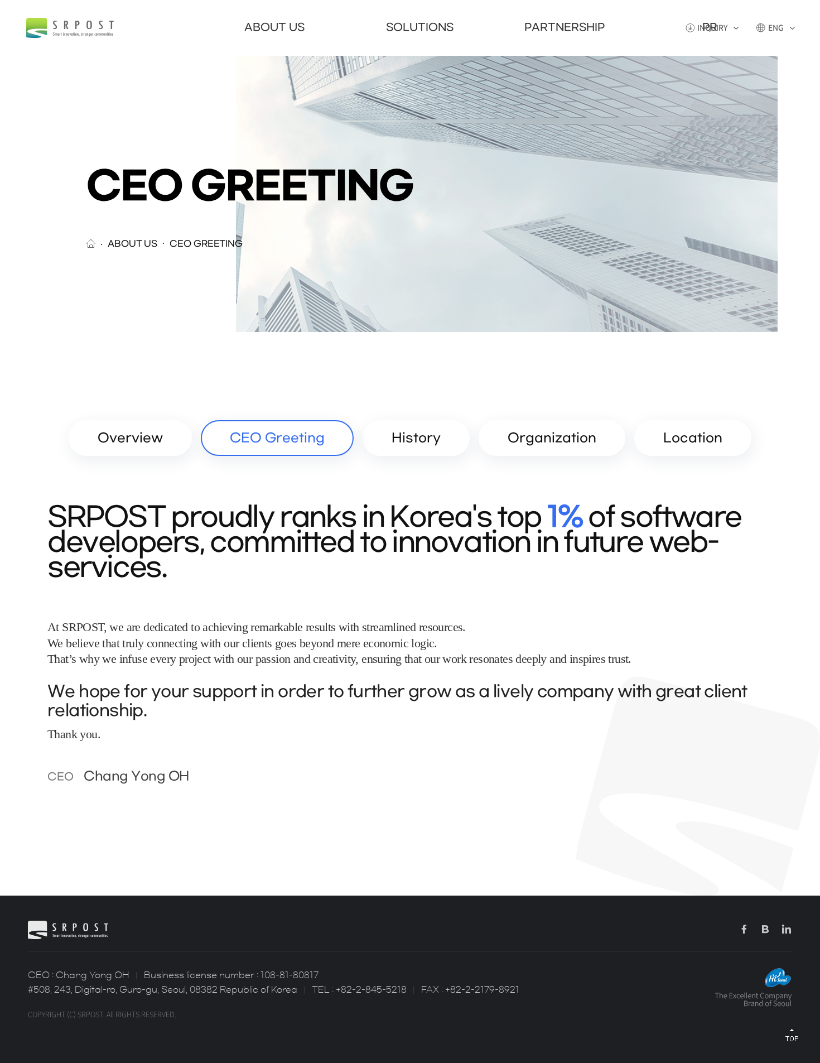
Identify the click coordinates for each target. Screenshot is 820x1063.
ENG (776, 28)
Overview (130, 438)
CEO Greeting (277, 438)
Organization (552, 438)
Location (692, 438)
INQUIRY (712, 28)
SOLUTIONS (420, 27)
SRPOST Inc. (69, 28)
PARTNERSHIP (564, 27)
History (416, 438)
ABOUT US (274, 27)
